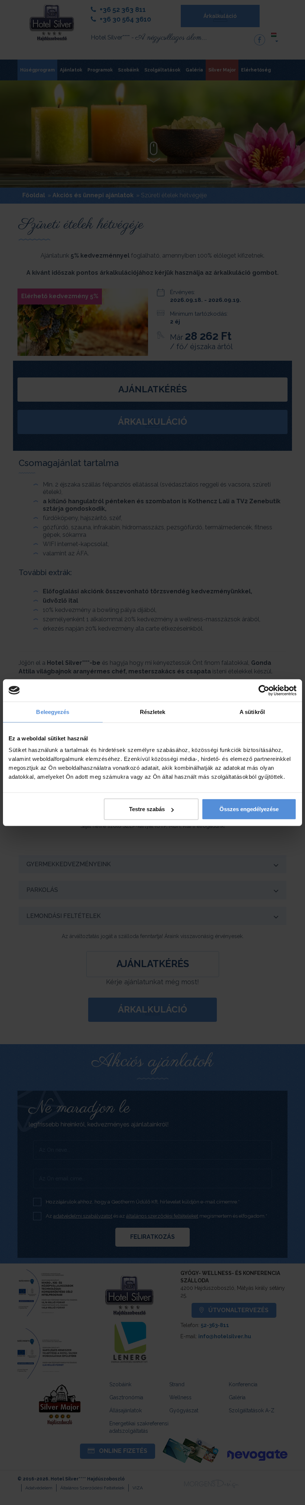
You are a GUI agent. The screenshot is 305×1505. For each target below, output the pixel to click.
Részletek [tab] (153, 711)
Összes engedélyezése (249, 809)
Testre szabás (147, 809)
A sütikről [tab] (252, 711)
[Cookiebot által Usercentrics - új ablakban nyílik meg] (263, 690)
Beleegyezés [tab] (52, 711)
